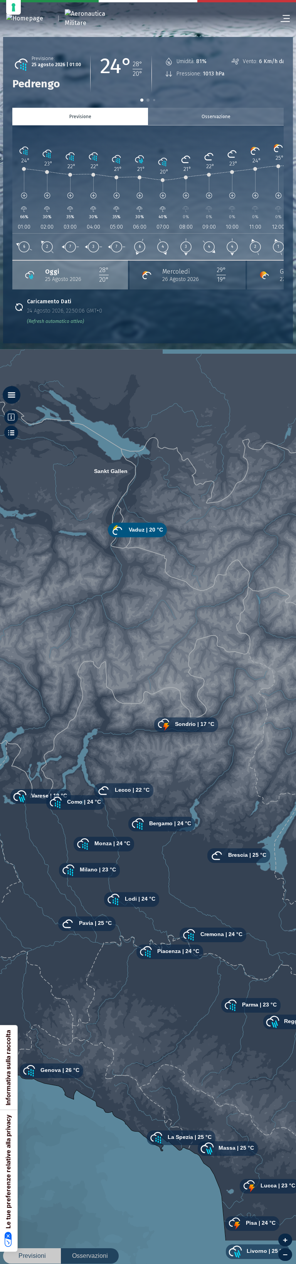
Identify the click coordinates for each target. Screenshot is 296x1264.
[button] (141, 100)
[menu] (282, 18)
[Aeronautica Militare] (95, 18)
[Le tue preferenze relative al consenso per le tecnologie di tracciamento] (13, 7)
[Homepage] (24, 18)
